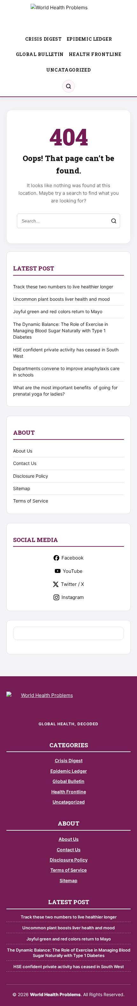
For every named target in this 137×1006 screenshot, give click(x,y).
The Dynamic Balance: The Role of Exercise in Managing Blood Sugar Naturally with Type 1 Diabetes (60, 330)
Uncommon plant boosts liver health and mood (61, 299)
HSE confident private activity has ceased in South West (68, 966)
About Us (22, 451)
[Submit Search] (114, 221)
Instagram (72, 597)
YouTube (73, 571)
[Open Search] (68, 86)
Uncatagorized (68, 70)
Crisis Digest (43, 39)
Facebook (72, 558)
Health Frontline (95, 54)
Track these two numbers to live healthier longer (63, 286)
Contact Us (24, 463)
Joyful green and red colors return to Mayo (57, 311)
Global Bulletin (40, 54)
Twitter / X (72, 584)
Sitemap (21, 488)
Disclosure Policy (30, 476)
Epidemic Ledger (89, 39)
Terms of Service (30, 500)
